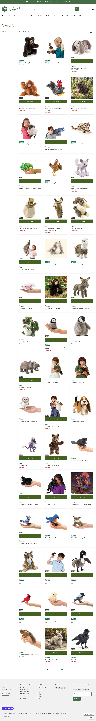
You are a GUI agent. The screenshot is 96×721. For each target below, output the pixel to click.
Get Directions (5, 695)
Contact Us (40, 694)
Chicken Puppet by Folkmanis (52, 183)
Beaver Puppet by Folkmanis (78, 108)
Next (62, 669)
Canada (88, 714)
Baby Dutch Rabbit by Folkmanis (53, 63)
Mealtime (56, 15)
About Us (40, 690)
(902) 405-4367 (6, 693)
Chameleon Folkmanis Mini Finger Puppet (30, 188)
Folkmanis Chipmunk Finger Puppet (28, 654)
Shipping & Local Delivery (35, 713)
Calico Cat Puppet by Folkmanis (79, 144)
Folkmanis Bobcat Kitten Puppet (27, 582)
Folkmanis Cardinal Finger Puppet (28, 621)
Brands (4, 15)
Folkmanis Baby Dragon (25, 341)
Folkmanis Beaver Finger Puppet (79, 460)
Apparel (33, 15)
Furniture (17, 15)
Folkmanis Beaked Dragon (25, 465)
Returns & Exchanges (46, 713)
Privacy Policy (56, 713)
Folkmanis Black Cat (50, 504)
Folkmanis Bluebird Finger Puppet (54, 538)
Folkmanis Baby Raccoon (51, 382)
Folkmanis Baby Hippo (25, 387)
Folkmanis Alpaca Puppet (77, 264)
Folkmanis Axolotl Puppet (25, 308)
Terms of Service (64, 713)
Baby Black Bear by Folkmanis (26, 63)
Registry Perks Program (43, 687)
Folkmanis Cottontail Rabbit (52, 659)
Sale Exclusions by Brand (23, 713)
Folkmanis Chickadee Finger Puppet (80, 621)
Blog (39, 698)
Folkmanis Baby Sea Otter (77, 382)
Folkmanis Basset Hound (77, 421)
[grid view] (91, 32)
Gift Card (74, 15)
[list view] (93, 32)
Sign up (76, 699)
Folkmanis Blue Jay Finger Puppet (28, 543)
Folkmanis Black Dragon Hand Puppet (81, 504)
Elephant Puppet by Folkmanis (27, 269)
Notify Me (82, 61)
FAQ (39, 692)
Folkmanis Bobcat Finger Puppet (79, 538)
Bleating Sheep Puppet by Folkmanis (28, 144)
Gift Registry (65, 15)
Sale (80, 15)
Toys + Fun (25, 15)
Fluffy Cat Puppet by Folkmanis (53, 264)
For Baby (48, 15)
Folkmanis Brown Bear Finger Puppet (54, 582)
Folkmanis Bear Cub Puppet (52, 465)
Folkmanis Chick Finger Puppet (53, 621)
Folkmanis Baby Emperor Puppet (79, 341)
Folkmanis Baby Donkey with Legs (80, 308)
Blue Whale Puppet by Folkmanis (53, 149)
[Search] (77, 9)
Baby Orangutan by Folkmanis (27, 108)
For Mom (41, 15)
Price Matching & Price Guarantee (9, 713)
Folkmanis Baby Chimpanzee (52, 308)
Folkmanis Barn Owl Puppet (52, 426)
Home (3, 20)
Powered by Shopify (6, 716)
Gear (10, 15)
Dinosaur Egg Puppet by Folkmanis (28, 228)
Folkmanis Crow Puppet (77, 659)
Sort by (19, 31)
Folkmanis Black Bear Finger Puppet (28, 504)
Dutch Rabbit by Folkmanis (78, 228)
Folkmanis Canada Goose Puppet (79, 582)
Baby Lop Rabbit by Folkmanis (79, 68)
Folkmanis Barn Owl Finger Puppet (28, 421)
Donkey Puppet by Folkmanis (52, 228)
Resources (40, 696)
